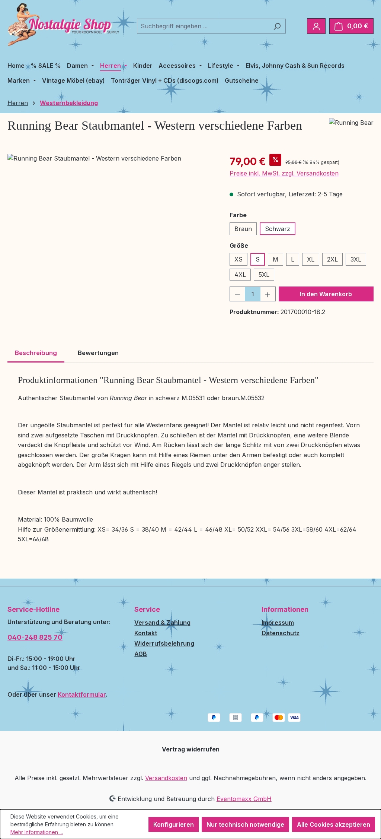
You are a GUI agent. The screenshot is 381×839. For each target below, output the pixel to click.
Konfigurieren (173, 824)
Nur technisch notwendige (245, 824)
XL (310, 259)
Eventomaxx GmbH (244, 798)
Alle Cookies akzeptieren (333, 824)
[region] (111, 234)
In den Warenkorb (326, 294)
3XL (355, 259)
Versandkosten (166, 778)
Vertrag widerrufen (191, 749)
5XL (264, 274)
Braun (243, 228)
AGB (140, 654)
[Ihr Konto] (316, 26)
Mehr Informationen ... (36, 832)
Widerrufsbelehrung (164, 643)
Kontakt (145, 633)
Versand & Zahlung (162, 622)
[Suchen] (277, 26)
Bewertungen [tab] (98, 353)
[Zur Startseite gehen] (63, 24)
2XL (332, 259)
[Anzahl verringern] (237, 293)
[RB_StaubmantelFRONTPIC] (111, 234)
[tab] (35, 353)
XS (238, 259)
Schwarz (277, 228)
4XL (240, 274)
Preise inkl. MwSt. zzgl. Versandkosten (284, 173)
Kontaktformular (82, 694)
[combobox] (203, 26)
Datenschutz (281, 633)
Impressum (278, 622)
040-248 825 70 (35, 637)
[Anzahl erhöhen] (268, 293)
